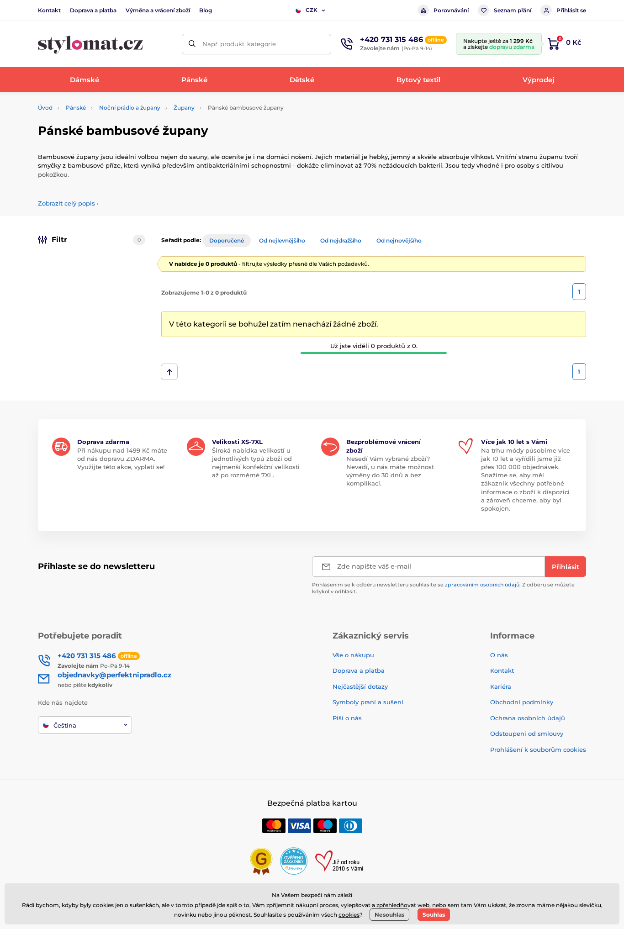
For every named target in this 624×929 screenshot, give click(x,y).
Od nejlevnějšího (282, 240)
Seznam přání (512, 10)
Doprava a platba (93, 10)
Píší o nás (347, 718)
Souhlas (434, 914)
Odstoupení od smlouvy (526, 733)
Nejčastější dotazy (360, 686)
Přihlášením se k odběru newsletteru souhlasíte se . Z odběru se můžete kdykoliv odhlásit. (443, 588)
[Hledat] (192, 44)
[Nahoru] (169, 372)
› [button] (68, 203)
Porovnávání (451, 10)
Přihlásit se (571, 10)
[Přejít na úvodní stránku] (90, 44)
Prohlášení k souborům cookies (538, 749)
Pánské (76, 107)
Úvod (45, 107)
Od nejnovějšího (399, 240)
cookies (349, 914)
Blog (205, 10)
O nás (499, 655)
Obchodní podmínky (521, 702)
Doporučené (226, 240)
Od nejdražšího (340, 240)
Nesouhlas (389, 914)
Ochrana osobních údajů (527, 718)
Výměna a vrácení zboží (158, 10)
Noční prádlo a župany (129, 107)
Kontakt (49, 10)
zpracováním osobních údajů (482, 584)
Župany (184, 107)
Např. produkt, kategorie (239, 44)
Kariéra (500, 686)
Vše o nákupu (353, 655)
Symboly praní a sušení (368, 702)
